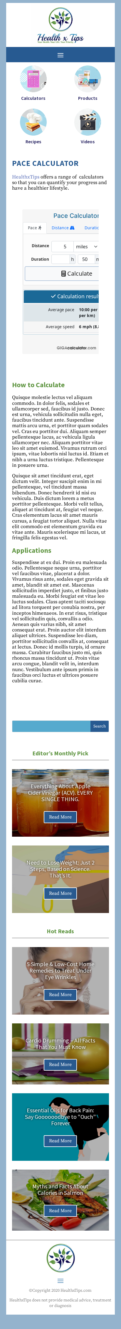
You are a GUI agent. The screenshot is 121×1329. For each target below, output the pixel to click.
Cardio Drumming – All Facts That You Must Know (60, 1043)
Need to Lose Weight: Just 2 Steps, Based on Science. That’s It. (60, 869)
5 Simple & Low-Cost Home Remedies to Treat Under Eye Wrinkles (60, 970)
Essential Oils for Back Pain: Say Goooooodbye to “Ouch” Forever (60, 1116)
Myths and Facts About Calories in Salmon (60, 1189)
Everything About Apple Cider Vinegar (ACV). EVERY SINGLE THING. (60, 792)
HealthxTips (25, 177)
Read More (60, 817)
